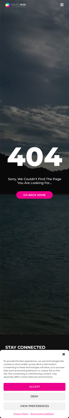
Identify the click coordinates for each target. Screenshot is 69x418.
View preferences (34, 406)
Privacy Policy (21, 413)
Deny (34, 396)
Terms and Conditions (42, 413)
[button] (63, 354)
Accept (34, 386)
